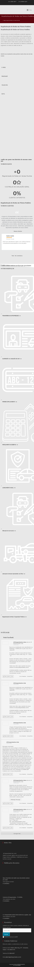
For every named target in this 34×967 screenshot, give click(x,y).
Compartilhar (29, 676)
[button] (3, 242)
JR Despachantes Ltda (19, 642)
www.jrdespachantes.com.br (22, 667)
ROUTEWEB (17, 965)
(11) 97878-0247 (23, 1)
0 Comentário (6, 883)
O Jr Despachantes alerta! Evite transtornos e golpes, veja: (17, 914)
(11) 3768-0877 (12, 1)
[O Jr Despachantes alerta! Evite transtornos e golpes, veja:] (9, 907)
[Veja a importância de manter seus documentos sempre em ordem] (9, 871)
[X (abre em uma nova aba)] (15, 3)
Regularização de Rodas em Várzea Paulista (12, 20)
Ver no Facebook (23, 676)
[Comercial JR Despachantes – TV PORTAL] (9, 890)
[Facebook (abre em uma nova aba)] (17, 3)
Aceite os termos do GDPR (11, 937)
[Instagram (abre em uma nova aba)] (19, 3)
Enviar (6, 934)
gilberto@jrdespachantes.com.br (13, 957)
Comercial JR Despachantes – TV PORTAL (12, 897)
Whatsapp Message (15, 799)
